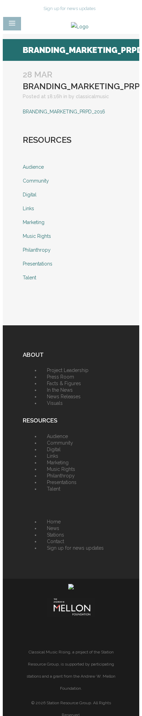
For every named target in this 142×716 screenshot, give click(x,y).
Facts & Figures (64, 383)
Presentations (37, 264)
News (53, 528)
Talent (29, 277)
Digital (30, 194)
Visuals (55, 403)
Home (54, 521)
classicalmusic (92, 96)
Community (36, 181)
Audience (33, 167)
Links (28, 208)
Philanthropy (37, 250)
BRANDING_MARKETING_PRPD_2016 (64, 111)
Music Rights (37, 236)
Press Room (60, 376)
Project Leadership (68, 370)
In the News (60, 390)
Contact (55, 541)
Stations (55, 534)
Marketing (33, 222)
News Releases (64, 396)
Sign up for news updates (69, 8)
